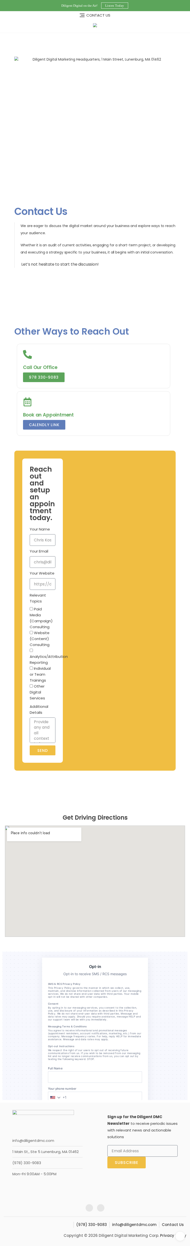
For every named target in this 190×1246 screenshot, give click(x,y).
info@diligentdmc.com (33, 1140)
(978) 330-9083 (26, 1162)
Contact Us (173, 1224)
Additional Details (39, 709)
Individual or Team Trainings (40, 674)
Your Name (40, 529)
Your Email (39, 551)
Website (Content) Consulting (39, 638)
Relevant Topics (38, 598)
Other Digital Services (37, 692)
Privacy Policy (173, 1235)
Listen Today (114, 5)
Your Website (42, 573)
